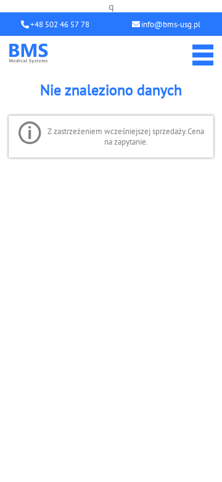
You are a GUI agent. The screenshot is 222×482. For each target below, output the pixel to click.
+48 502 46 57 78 (59, 24)
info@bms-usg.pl (170, 24)
